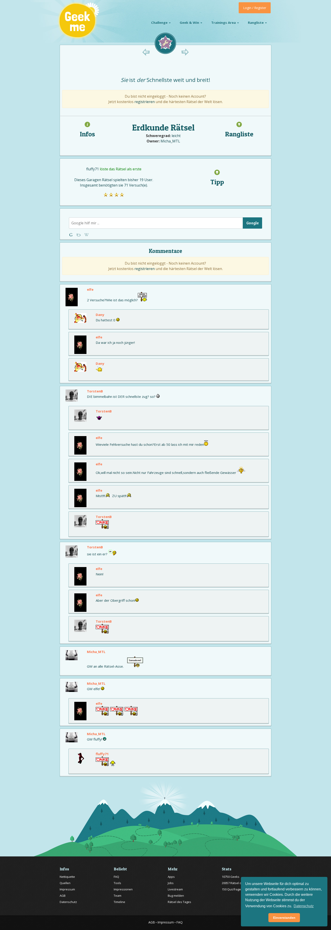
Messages (86, 234)
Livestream (175, 889)
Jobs (171, 883)
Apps (171, 877)
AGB (63, 896)
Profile (79, 234)
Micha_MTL (170, 141)
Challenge (159, 22)
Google (252, 223)
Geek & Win (190, 22)
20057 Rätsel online (235, 883)
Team (117, 896)
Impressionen (123, 889)
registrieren (144, 101)
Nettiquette (67, 877)
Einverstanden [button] (284, 917)
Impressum (67, 889)
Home (71, 234)
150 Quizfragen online (237, 889)
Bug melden (176, 896)
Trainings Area (224, 22)
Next (185, 52)
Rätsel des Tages (179, 902)
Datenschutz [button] (304, 906)
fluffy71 (92, 169)
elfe (90, 289)
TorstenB (95, 391)
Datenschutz (68, 902)
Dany (100, 314)
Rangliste (256, 22)
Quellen (65, 883)
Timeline (119, 902)
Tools (117, 883)
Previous (146, 52)
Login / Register (254, 8)
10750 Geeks (230, 877)
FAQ (116, 877)
